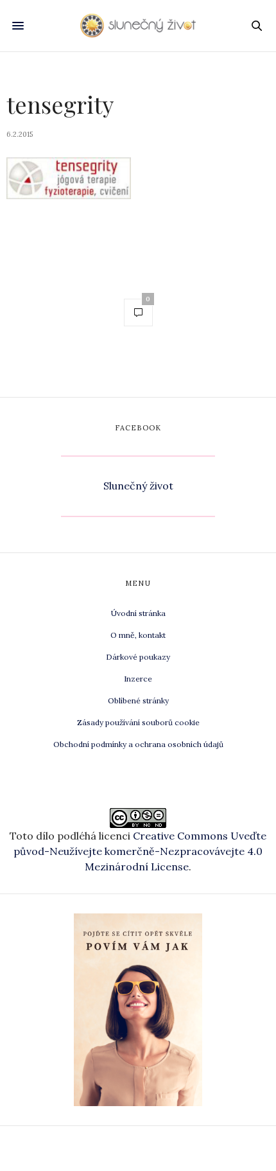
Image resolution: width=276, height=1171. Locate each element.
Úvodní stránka (138, 613)
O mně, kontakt (138, 635)
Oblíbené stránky (138, 700)
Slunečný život (138, 485)
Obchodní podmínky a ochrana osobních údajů (138, 744)
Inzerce (138, 678)
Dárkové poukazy (138, 657)
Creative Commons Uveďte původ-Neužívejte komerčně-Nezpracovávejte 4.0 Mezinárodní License (139, 851)
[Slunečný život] (138, 26)
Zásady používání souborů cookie (138, 722)
